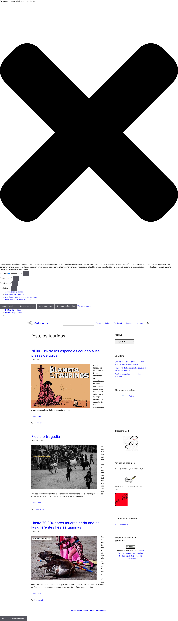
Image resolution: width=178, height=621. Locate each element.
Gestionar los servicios (14, 294)
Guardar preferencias (66, 306)
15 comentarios (39, 600)
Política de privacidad (14, 312)
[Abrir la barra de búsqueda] (148, 323)
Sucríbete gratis (121, 524)
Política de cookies (13, 310)
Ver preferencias (45, 306)
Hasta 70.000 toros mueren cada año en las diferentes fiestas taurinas (65, 525)
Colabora (129, 323)
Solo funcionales (27, 306)
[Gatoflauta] (30, 323)
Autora (98, 323)
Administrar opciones (14, 292)
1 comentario (38, 423)
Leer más (37, 416)
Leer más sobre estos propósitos (18, 300)
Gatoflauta (41, 323)
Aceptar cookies (8, 306)
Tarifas (107, 323)
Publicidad (118, 323)
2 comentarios (39, 509)
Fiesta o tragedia (45, 436)
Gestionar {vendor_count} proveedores (21, 297)
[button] (89, 133)
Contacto (139, 323)
